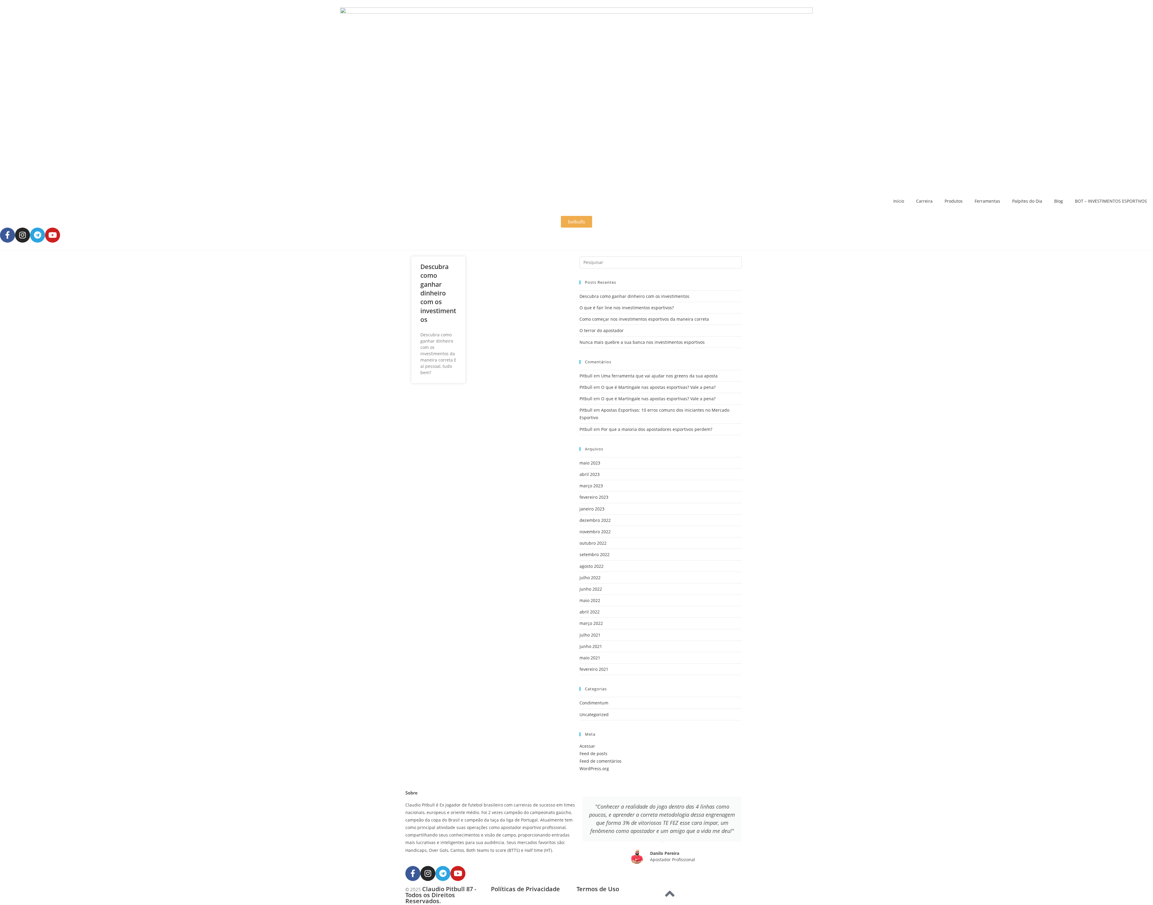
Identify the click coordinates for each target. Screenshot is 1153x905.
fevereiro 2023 (594, 497)
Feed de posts (593, 753)
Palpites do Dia (1027, 201)
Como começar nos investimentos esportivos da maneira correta (644, 319)
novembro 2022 (595, 531)
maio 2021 (590, 658)
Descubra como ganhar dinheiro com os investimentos (438, 293)
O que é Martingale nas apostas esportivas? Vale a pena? (658, 387)
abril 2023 (590, 474)
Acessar (587, 746)
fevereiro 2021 (594, 669)
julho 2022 (590, 577)
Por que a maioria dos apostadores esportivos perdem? (656, 429)
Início (898, 201)
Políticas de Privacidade (525, 889)
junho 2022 (591, 589)
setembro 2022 (595, 554)
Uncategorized (594, 714)
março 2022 (591, 623)
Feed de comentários (601, 761)
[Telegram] (37, 235)
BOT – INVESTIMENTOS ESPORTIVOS (1111, 201)
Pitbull (586, 376)
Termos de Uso (597, 889)
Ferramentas (987, 201)
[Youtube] (52, 235)
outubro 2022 (593, 543)
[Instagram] (22, 235)
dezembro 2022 (595, 520)
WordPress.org (594, 768)
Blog (1058, 201)
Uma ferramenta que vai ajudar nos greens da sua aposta (659, 376)
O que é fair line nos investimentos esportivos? (627, 307)
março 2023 (591, 486)
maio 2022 (590, 600)
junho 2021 (591, 646)
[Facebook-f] (7, 235)
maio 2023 (590, 463)
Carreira (924, 201)
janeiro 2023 (592, 509)
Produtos (954, 201)
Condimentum (594, 703)
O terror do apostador (602, 330)
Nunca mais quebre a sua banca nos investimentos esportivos (642, 342)
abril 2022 (590, 612)
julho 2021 (590, 635)
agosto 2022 (592, 566)
